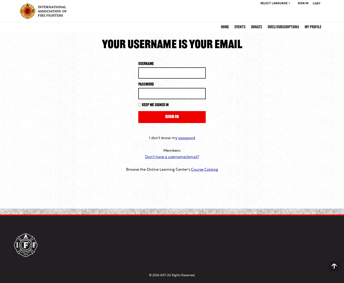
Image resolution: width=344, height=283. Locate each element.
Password (146, 85)
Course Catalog (204, 170)
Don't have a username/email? (172, 157)
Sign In (303, 3)
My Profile (313, 27)
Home (225, 27)
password (186, 138)
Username (146, 64)
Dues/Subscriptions (283, 27)
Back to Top (334, 266)
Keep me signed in (155, 105)
